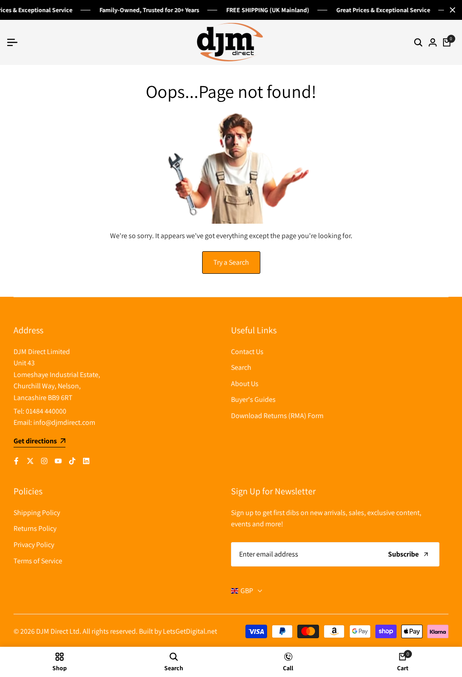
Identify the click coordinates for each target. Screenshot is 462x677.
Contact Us (247, 351)
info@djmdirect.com (64, 422)
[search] (418, 42)
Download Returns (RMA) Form (277, 415)
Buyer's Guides (253, 399)
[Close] (450, 9)
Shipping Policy (37, 512)
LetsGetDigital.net (190, 631)
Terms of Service (38, 561)
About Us (245, 383)
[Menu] (16, 42)
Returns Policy (35, 528)
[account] (433, 42)
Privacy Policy (34, 544)
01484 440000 (46, 411)
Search (241, 367)
